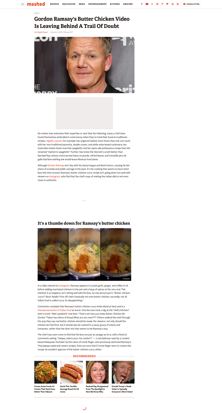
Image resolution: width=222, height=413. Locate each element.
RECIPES (54, 4)
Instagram (54, 176)
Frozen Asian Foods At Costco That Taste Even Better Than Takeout (44, 389)
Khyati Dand (42, 32)
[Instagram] (157, 4)
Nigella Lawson (54, 140)
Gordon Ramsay (56, 165)
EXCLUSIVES (68, 4)
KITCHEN (115, 4)
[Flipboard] (167, 4)
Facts (36, 13)
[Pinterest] (162, 4)
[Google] (172, 4)
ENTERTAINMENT (97, 4)
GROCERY (128, 4)
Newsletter (193, 4)
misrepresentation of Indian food (54, 310)
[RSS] (177, 4)
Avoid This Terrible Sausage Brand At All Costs (69, 389)
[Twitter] (152, 4)
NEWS (82, 4)
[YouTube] (147, 4)
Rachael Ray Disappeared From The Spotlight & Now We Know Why (97, 389)
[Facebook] (141, 4)
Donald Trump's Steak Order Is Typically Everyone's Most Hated (122, 389)
